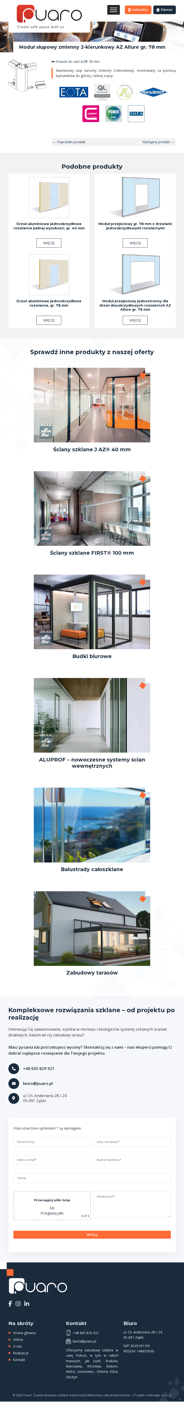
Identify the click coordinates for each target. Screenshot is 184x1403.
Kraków (111, 1361)
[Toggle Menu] (113, 9)
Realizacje (21, 1353)
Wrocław (94, 1366)
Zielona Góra (107, 1371)
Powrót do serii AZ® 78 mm (77, 61)
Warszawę (74, 1366)
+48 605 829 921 (39, 1068)
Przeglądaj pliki (51, 1213)
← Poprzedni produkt (69, 142)
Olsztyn (71, 1377)
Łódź (97, 1361)
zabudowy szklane (99, 1350)
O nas (17, 1346)
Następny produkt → (158, 142)
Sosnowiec (85, 1371)
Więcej (48, 243)
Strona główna (24, 1333)
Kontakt (19, 1359)
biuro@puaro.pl (38, 1083)
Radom (111, 1366)
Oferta (18, 1339)
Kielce (70, 1371)
